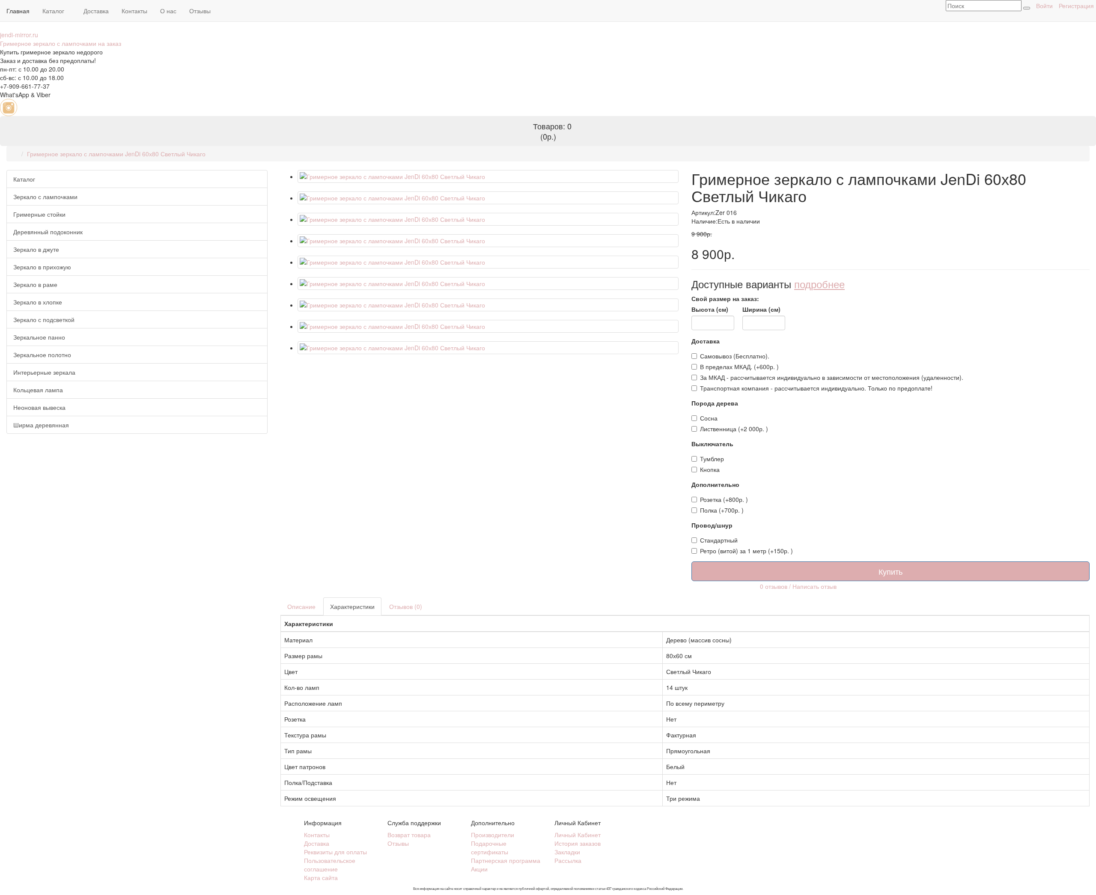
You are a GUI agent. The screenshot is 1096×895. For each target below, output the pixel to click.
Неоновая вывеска (39, 407)
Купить (890, 571)
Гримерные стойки (39, 214)
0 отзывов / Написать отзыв (798, 586)
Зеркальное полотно (42, 354)
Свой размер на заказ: (725, 298)
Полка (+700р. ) (722, 510)
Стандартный (719, 540)
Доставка (96, 10)
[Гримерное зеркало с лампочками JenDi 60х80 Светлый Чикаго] (488, 176)
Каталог (54, 10)
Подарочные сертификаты (489, 847)
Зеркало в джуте (36, 249)
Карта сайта (321, 877)
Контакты (134, 10)
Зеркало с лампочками (45, 196)
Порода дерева (714, 403)
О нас (168, 10)
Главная (18, 10)
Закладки (567, 851)
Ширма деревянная (41, 425)
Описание (301, 606)
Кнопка (710, 469)
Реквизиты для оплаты (335, 851)
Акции (479, 869)
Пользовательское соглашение (329, 864)
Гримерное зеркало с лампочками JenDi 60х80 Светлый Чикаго (116, 153)
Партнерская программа (505, 860)
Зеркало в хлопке (37, 302)
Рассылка (567, 860)
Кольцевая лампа (38, 389)
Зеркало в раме (35, 284)
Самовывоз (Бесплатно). (734, 356)
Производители (492, 834)
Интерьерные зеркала (44, 372)
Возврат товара (409, 834)
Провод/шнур (712, 525)
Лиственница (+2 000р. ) (734, 428)
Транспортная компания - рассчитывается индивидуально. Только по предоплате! (816, 388)
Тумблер (712, 458)
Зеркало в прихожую (42, 267)
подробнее (819, 283)
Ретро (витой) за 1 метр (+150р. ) (746, 550)
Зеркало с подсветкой (43, 319)
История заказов (577, 843)
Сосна (709, 418)
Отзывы (200, 10)
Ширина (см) (761, 309)
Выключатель (712, 443)
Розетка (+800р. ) (724, 499)
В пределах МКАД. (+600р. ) (739, 366)
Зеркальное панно (39, 337)
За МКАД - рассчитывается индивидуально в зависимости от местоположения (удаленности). (831, 377)
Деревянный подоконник (48, 231)
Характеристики (352, 606)
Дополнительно (715, 484)
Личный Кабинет (577, 834)
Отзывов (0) (405, 606)
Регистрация (1076, 5)
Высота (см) (709, 309)
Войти (1044, 5)
